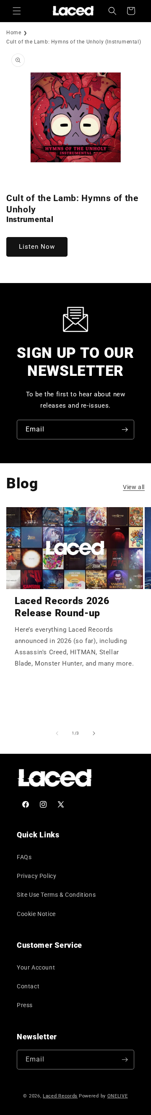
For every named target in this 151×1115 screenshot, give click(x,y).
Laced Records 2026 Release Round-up (62, 607)
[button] (17, 11)
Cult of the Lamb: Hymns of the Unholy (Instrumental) (73, 42)
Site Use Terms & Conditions (56, 894)
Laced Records (60, 1096)
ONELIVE (117, 1096)
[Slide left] (57, 733)
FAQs (24, 857)
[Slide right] (94, 733)
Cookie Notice (36, 914)
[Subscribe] (124, 429)
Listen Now (37, 246)
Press (25, 1005)
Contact (28, 986)
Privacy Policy (36, 876)
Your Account (36, 967)
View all (134, 487)
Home (13, 33)
